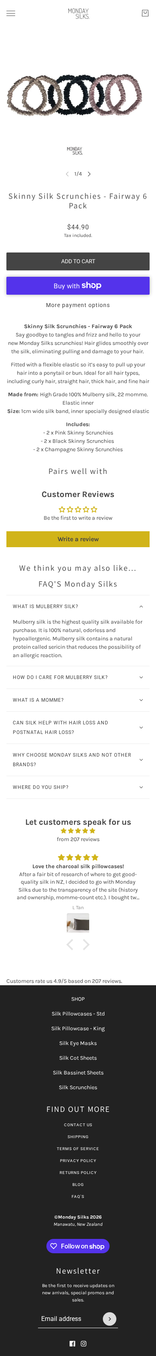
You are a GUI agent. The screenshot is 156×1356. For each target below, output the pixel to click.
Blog (78, 1184)
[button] (72, 944)
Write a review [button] (78, 539)
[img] (78, 830)
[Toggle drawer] (10, 13)
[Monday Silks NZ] (78, 13)
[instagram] (83, 1343)
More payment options (78, 305)
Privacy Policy (78, 1160)
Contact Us (78, 1125)
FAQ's (78, 1196)
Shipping (78, 1137)
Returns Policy (78, 1172)
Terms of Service (78, 1149)
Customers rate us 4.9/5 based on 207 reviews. (64, 981)
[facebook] (72, 1343)
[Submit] (109, 1319)
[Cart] (145, 13)
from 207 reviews (78, 839)
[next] (89, 173)
